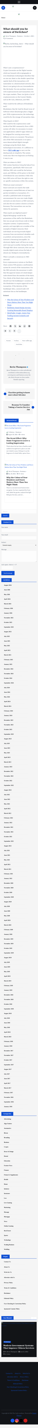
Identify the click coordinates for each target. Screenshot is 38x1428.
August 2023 (7, 739)
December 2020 (8, 883)
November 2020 (8, 888)
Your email (4, 535)
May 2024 (7, 697)
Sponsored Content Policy (12, 1309)
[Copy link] (19, 331)
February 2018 (8, 1041)
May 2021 (7, 860)
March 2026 (7, 604)
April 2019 (7, 976)
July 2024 (7, 687)
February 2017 (8, 1092)
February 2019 (8, 985)
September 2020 (9, 897)
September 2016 (9, 1102)
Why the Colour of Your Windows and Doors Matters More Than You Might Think (20, 302)
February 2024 (8, 711)
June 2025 (7, 641)
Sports (6, 1235)
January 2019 (8, 990)
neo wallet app (27, 340)
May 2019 (7, 971)
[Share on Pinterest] (29, 326)
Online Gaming (8, 1226)
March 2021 (7, 869)
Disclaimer (7, 1293)
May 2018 (7, 1027)
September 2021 (9, 841)
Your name (4, 527)
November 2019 (8, 943)
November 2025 (8, 618)
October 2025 (8, 622)
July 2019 (7, 962)
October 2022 (8, 780)
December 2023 (8, 720)
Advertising (7, 1119)
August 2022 (7, 790)
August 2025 (7, 631)
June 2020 (7, 911)
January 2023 (8, 767)
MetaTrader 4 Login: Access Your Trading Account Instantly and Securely (18, 315)
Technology (7, 1240)
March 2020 (7, 925)
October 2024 (8, 678)
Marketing (7, 1207)
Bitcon (6, 1133)
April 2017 (7, 1083)
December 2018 (8, 995)
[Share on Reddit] (5, 331)
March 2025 (7, 655)
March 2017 (7, 1088)
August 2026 (7, 585)
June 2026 (7, 590)
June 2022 (7, 799)
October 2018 (8, 1004)
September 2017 (9, 1064)
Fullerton (11, 432)
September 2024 (9, 683)
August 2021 (7, 846)
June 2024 (7, 692)
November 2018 (8, 999)
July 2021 (7, 850)
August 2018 (7, 1013)
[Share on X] (15, 326)
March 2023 (7, 762)
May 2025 (7, 645)
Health (6, 1179)
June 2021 (7, 855)
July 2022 (7, 794)
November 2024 (8, 673)
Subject (3, 542)
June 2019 (7, 967)
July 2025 (7, 636)
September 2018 (9, 1009)
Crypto (6, 1147)
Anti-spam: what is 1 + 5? (9, 565)
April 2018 (7, 1032)
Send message (8, 573)
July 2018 (7, 1018)
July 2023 (7, 743)
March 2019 (7, 981)
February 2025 (8, 659)
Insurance (7, 1193)
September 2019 (9, 953)
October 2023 (8, 729)
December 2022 (8, 771)
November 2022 (8, 776)
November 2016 (8, 1097)
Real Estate (7, 1230)
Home (3, 18)
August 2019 (7, 957)
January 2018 (8, 1046)
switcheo (19, 344)
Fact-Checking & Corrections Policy (15, 1303)
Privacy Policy (8, 1282)
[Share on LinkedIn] (20, 326)
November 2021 (8, 832)
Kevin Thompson (11, 36)
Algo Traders (8, 1123)
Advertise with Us (9, 1277)
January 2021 (8, 878)
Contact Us (7, 1261)
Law (5, 1198)
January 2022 (8, 822)
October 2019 (8, 948)
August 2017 (7, 1069)
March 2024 (7, 706)
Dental (6, 1156)
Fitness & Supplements (11, 1175)
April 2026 (7, 599)
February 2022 (8, 818)
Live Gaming (8, 1202)
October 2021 (8, 836)
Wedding (6, 1249)
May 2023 (7, 753)
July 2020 (7, 906)
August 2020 (7, 902)
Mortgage (7, 1216)
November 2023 (8, 725)
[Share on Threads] (14, 331)
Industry (6, 1189)
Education (7, 1161)
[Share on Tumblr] (10, 331)
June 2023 (7, 748)
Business (20, 36)
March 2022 (7, 813)
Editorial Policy (8, 1298)
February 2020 (8, 929)
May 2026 (7, 594)
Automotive (7, 1128)
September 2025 (9, 627)
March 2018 (7, 1036)
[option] (19, 1339)
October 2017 (8, 1060)
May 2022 (7, 804)
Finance (6, 1170)
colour (17, 340)
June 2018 (7, 1023)
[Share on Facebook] (10, 326)
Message (4, 549)
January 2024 (8, 715)
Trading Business (9, 1244)
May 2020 (7, 915)
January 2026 (8, 613)
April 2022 (7, 808)
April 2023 (7, 757)
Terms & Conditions (10, 1288)
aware (9, 340)
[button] (32, 1318)
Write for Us (8, 1272)
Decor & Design (8, 1151)
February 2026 (8, 608)
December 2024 (8, 669)
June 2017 (7, 1078)
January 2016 (8, 1106)
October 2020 (8, 892)
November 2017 (8, 1055)
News (5, 1221)
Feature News (8, 1165)
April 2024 (7, 701)
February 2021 (8, 874)
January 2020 (8, 934)
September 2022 (9, 785)
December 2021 (8, 827)
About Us (7, 1267)
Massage (6, 1212)
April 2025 (7, 650)
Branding (7, 1137)
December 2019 (8, 939)
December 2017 (8, 1050)
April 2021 (7, 864)
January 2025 (8, 664)
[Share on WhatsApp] (24, 326)
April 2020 (7, 920)
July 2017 (7, 1074)
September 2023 (9, 734)
